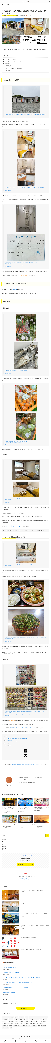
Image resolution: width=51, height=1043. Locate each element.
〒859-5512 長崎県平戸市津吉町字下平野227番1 (17, 738)
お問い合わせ (20, 1038)
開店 (11, 1027)
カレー (31, 1017)
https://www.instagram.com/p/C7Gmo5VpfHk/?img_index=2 (15, 265)
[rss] (27, 1036)
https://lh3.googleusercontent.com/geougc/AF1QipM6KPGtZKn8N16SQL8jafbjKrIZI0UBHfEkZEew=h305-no (24, 564)
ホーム (5, 1041)
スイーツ (45, 1017)
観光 (7, 1027)
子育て (27, 1023)
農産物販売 (8, 65)
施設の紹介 (7, 63)
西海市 (4, 1027)
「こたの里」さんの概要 (10, 59)
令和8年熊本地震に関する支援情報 (11, 972)
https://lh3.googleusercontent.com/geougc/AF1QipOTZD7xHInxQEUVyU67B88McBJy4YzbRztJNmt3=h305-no (25, 498)
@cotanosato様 (8, 266)
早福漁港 (12, 727)
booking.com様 (19, 526)
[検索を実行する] (47, 835)
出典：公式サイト (8, 263)
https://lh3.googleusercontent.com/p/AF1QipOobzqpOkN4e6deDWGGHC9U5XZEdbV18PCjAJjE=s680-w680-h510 (25, 189)
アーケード (21, 1017)
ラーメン (45, 1019)
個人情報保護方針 (27, 1038)
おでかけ (4, 1017)
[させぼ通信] (25, 1)
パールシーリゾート (33, 1019)
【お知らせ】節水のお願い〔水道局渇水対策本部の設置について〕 (18, 982)
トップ (46, 1041)
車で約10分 (18, 727)
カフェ (26, 1017)
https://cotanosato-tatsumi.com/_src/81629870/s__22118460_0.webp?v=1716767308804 (21, 714)
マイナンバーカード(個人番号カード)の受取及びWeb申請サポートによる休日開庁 (22, 977)
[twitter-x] (23, 1036)
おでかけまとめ (11, 1017)
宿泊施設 (8, 66)
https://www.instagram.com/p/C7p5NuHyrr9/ (13, 442)
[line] (26, 1036)
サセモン (40, 1017)
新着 (15, 1041)
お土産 (16, 1017)
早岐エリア (25, 1025)
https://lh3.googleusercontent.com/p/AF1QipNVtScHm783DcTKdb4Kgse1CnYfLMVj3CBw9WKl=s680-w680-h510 (25, 640)
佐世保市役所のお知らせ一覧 (11, 962)
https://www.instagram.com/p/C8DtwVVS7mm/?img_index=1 (16, 370)
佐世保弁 (4, 1023)
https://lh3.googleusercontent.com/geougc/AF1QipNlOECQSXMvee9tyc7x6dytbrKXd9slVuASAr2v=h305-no (24, 711)
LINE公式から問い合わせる (26, 879)
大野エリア (22, 1023)
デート (15, 1019)
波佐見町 (34, 1025)
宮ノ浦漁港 (24, 727)
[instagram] (24, 1036)
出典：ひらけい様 (8, 641)
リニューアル (5, 1021)
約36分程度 (14, 289)
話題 (17, 15)
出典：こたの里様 (8, 190)
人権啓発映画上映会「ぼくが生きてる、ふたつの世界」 (16, 987)
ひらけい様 (36, 764)
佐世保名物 (43, 1021)
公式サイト (18, 764)
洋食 (39, 1025)
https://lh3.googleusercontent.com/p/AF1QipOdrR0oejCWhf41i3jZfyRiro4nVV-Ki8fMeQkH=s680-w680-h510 (24, 187)
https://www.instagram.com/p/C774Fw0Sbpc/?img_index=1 (15, 371)
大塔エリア (16, 1023)
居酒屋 (41, 1023)
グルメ (5, 15)
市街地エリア (5, 1025)
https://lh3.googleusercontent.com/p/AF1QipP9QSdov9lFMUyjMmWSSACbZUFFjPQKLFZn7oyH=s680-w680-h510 (25, 637)
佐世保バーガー (37, 1021)
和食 (12, 1023)
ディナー (11, 1019)
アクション (9, 785)
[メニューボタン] (49, 1)
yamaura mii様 (31, 764)
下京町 (16, 1021)
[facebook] (21, 1036)
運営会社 (15, 1038)
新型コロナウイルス (17, 1025)
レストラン (11, 1021)
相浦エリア (43, 1025)
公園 (8, 1023)
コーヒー (35, 1017)
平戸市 (10, 1025)
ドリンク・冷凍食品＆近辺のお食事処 (14, 68)
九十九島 (21, 1021)
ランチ (40, 1019)
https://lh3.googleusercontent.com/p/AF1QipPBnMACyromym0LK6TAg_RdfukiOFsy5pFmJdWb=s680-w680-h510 (25, 114)
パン (27, 1019)
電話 (6, 526)
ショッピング (9, 15)
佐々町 (31, 1021)
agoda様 (14, 526)
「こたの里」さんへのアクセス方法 (13, 61)
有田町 (30, 1025)
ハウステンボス (22, 1019)
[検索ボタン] (1, 1)
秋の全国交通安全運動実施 (9, 992)
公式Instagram (24, 764)
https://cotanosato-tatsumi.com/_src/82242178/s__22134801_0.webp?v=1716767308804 (21, 262)
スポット (13, 15)
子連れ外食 (32, 1023)
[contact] (29, 1036)
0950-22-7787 (9, 740)
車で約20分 (32, 727)
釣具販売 (8, 70)
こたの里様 (13, 764)
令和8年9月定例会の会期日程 (10, 967)
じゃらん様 (9, 526)
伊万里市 (26, 1021)
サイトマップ (35, 1038)
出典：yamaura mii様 (9, 638)
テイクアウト (5, 1019)
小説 (37, 1023)
